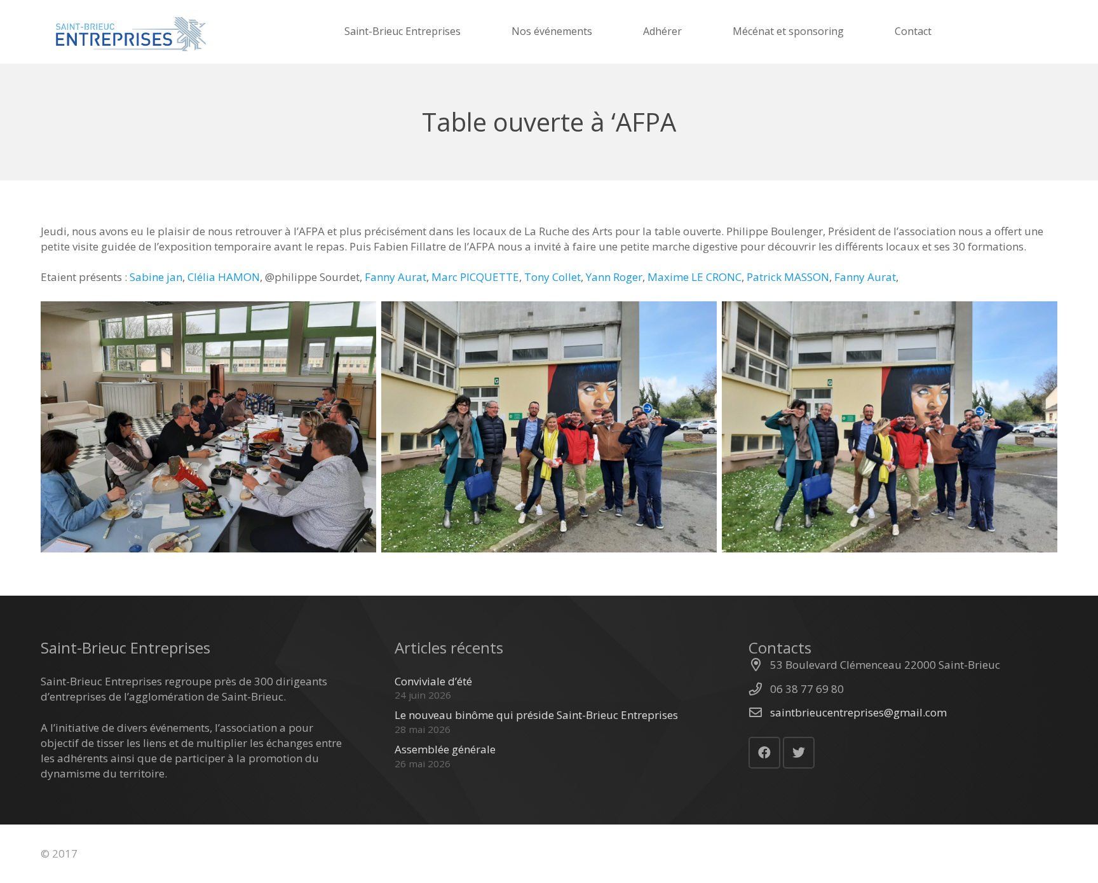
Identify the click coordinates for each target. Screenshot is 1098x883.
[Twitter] (799, 753)
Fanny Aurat (395, 277)
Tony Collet (552, 277)
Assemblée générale (445, 749)
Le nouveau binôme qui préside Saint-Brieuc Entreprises (536, 715)
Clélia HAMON (223, 277)
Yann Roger (614, 277)
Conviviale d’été (433, 681)
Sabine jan (156, 277)
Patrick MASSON (788, 277)
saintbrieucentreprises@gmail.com (858, 712)
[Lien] (129, 32)
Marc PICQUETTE (475, 277)
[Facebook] (764, 753)
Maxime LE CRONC (694, 277)
